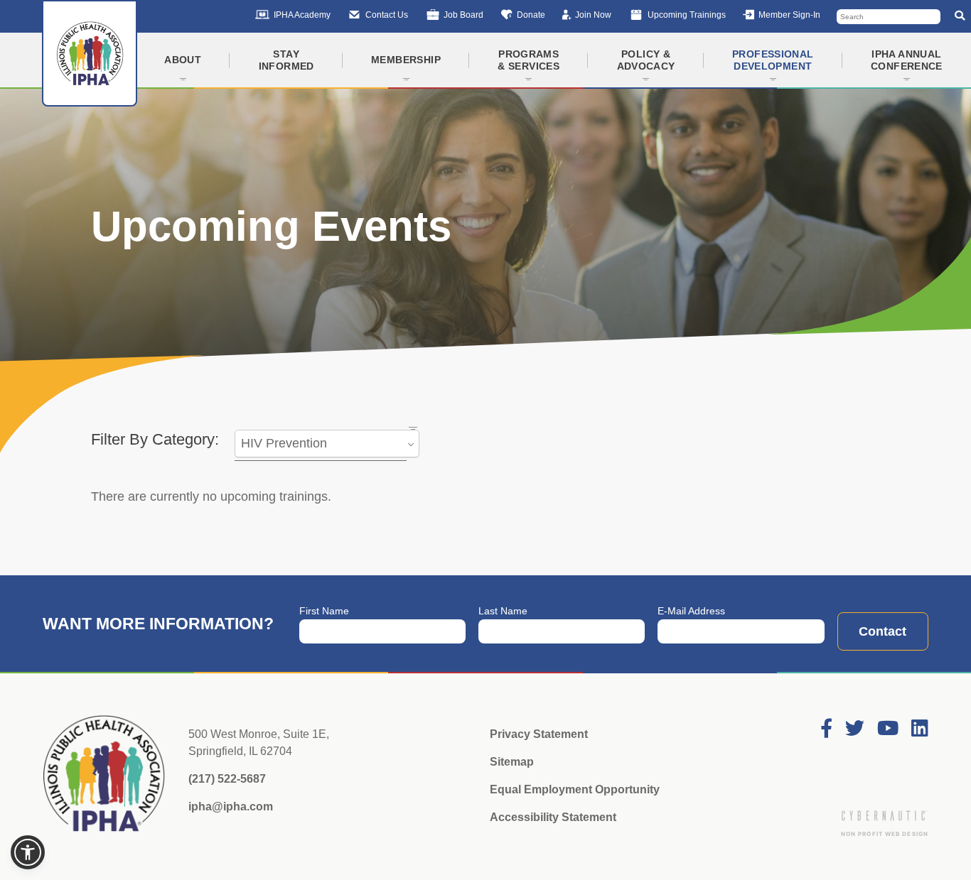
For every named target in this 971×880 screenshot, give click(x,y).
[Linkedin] (919, 729)
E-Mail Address (691, 610)
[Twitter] (854, 729)
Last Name (502, 610)
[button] (27, 852)
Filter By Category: (155, 439)
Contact (882, 631)
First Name (324, 610)
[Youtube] (887, 729)
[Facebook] (826, 729)
